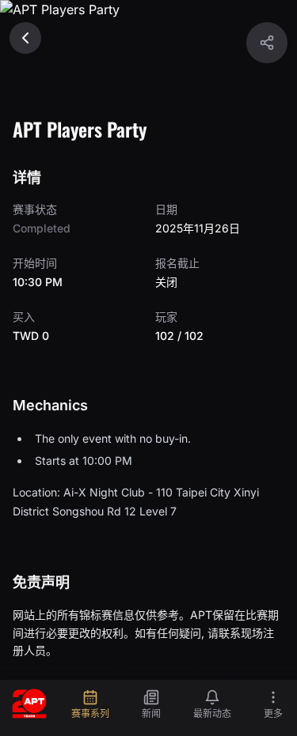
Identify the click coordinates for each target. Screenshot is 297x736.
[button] (267, 42)
